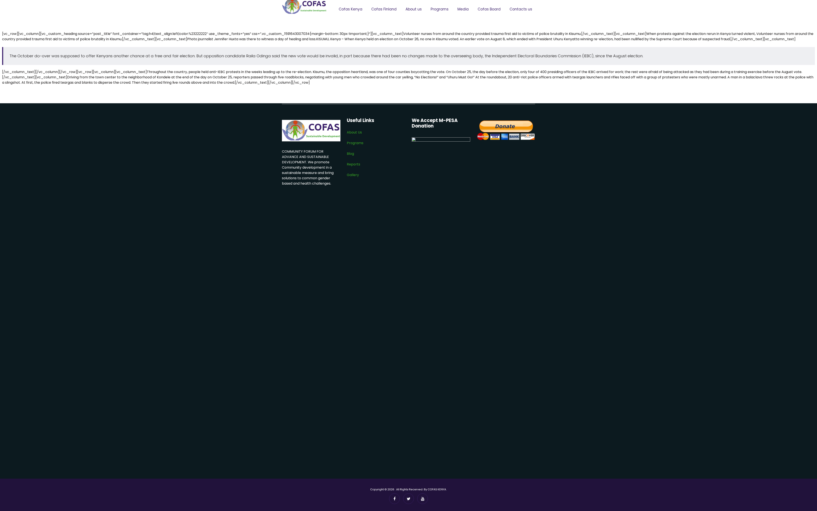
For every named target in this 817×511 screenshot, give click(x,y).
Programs (439, 9)
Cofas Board (489, 9)
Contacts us (521, 9)
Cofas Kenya (350, 9)
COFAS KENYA (437, 489)
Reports (353, 164)
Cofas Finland (384, 9)
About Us (354, 132)
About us (414, 9)
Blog (351, 153)
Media (463, 9)
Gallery (353, 174)
